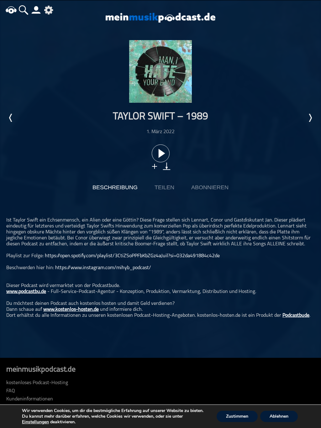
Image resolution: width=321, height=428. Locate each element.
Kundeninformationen (29, 399)
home (11, 9)
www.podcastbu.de (26, 291)
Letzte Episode (11, 118)
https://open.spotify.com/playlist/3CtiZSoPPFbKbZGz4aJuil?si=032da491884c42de (132, 255)
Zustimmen (237, 416)
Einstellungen (35, 422)
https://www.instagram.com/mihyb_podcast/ (103, 267)
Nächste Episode (310, 118)
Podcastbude (295, 315)
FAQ (10, 391)
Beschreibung (115, 187)
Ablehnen (279, 416)
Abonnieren (210, 187)
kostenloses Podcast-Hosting (37, 382)
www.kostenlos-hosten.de (71, 309)
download (167, 166)
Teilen (164, 187)
